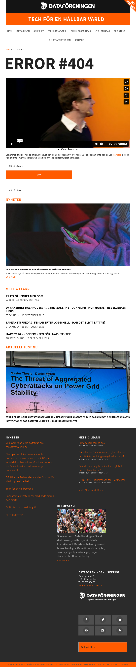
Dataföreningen (68, 6)
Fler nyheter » (15, 515)
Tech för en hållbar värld (19, 489)
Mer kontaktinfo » (90, 585)
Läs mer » (12, 276)
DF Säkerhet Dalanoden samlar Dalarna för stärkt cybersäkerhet (30, 479)
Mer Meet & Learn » (91, 490)
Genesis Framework (59, 664)
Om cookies (76, 664)
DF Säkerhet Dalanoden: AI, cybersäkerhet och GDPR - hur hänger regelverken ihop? (66, 309)
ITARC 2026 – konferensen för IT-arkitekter (38, 334)
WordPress (42, 664)
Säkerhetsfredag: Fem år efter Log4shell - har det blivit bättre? (55, 322)
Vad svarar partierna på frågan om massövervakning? (38, 269)
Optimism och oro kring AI (21, 507)
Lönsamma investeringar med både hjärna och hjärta (30, 498)
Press (106, 664)
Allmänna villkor (93, 664)
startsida (117, 154)
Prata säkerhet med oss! (24, 296)
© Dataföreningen (16, 664)
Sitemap (114, 664)
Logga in (124, 664)
